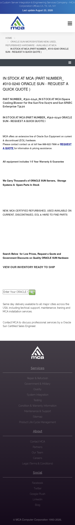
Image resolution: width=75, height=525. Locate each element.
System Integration (37, 394)
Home (8, 37)
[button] (70, 62)
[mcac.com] (17, 23)
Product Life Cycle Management (37, 422)
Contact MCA (37, 441)
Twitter (38, 488)
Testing (37, 400)
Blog (37, 504)
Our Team (37, 452)
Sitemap (37, 416)
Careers (37, 458)
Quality (37, 389)
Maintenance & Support (37, 411)
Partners (37, 447)
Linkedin (37, 499)
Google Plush (37, 493)
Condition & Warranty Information (38, 405)
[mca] (37, 352)
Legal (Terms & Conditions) (37, 463)
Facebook (37, 482)
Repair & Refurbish (37, 378)
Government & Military (37, 383)
